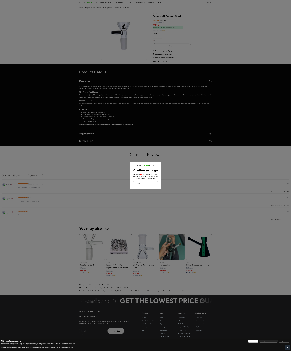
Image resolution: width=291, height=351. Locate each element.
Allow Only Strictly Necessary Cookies (268, 341)
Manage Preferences (284, 341)
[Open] (287, 347)
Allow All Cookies (253, 341)
